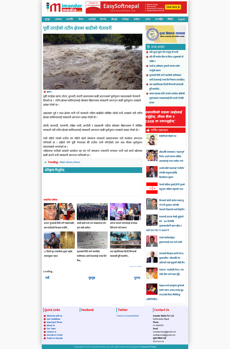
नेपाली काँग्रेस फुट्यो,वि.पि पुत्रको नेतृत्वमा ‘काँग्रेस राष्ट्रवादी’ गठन (172, 187)
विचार (81, 19)
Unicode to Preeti (55, 335)
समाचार (58, 19)
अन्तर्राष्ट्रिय (159, 19)
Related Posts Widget (136, 266)
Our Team (51, 328)
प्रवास (148, 19)
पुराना (137, 278)
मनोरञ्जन (125, 19)
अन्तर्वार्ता (92, 19)
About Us (51, 325)
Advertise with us (54, 316)
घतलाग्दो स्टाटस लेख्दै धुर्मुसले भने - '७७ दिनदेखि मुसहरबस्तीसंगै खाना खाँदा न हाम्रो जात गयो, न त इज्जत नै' (165, 223)
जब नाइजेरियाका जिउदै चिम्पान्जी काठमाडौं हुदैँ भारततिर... (166, 87)
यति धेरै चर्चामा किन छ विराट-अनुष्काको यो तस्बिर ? (166, 59)
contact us (51, 332)
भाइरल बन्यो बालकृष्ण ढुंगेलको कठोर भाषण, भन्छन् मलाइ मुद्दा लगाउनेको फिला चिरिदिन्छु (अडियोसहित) (165, 292)
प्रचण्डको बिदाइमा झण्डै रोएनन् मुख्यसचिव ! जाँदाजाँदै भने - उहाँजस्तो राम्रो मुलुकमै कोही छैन (172, 258)
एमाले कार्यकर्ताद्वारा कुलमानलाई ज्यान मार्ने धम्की (170, 240)
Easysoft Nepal (149, 347)
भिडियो (170, 19)
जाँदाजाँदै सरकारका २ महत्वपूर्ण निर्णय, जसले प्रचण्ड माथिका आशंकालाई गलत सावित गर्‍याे (171, 156)
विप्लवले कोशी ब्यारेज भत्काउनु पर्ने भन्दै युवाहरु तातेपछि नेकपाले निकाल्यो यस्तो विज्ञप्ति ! (172, 205)
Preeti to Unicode (55, 338)
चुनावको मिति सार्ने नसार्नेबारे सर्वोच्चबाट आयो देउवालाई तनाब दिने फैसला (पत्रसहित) (167, 77)
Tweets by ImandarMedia (127, 316)
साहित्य (137, 19)
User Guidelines (53, 319)
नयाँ (47, 278)
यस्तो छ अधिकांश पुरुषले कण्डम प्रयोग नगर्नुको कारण (164, 68)
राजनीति (69, 19)
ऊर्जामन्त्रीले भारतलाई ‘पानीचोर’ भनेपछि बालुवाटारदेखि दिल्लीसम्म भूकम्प (171, 172)
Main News (66, 162)
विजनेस (103, 19)
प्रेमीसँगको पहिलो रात (167, 136)
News (77, 162)
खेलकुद (114, 19)
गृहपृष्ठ (47, 19)
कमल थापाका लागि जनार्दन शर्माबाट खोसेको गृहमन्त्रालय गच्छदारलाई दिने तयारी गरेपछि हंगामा (167, 98)
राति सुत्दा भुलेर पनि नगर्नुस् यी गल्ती (163, 52)
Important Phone (54, 322)
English (181, 19)
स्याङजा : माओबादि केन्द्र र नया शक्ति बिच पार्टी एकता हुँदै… (171, 272)
